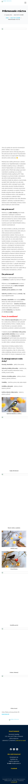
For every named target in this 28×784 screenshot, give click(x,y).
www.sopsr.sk (5, 714)
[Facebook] (11, 749)
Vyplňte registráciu (14, 761)
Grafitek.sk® (14, 782)
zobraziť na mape (20, 740)
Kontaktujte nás (14, 757)
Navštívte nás (14, 759)
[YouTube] (17, 749)
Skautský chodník (19, 15)
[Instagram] (14, 749)
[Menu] (25, 3)
